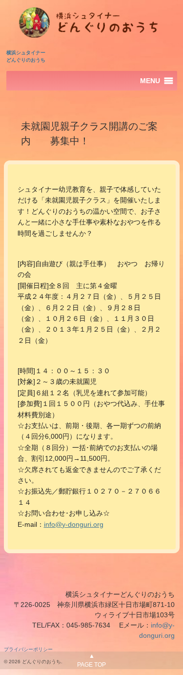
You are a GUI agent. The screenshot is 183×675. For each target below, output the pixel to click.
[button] (150, 80)
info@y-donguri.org (73, 524)
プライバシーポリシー (28, 649)
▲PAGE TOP (91, 660)
